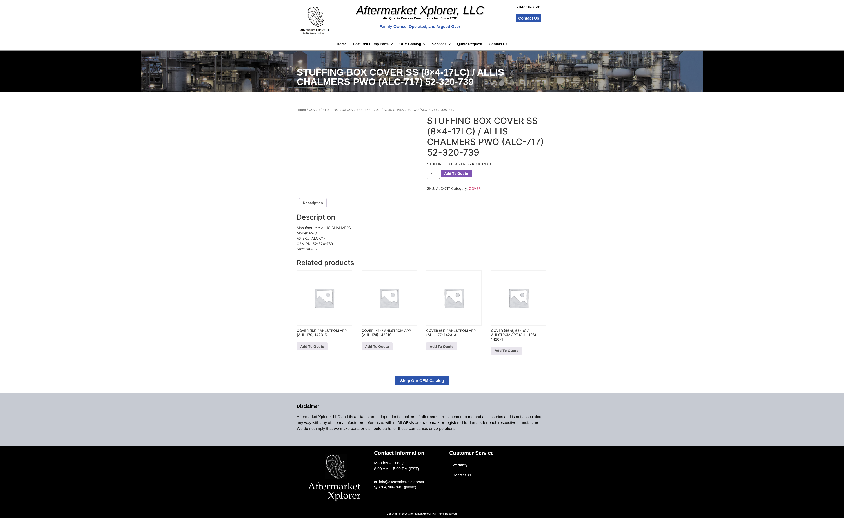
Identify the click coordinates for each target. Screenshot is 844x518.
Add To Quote (456, 173)
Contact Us (498, 44)
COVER (314, 110)
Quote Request (469, 44)
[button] (373, 44)
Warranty (460, 465)
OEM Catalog (410, 44)
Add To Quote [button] (312, 346)
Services (439, 44)
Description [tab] (313, 203)
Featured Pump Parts (371, 44)
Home (342, 44)
